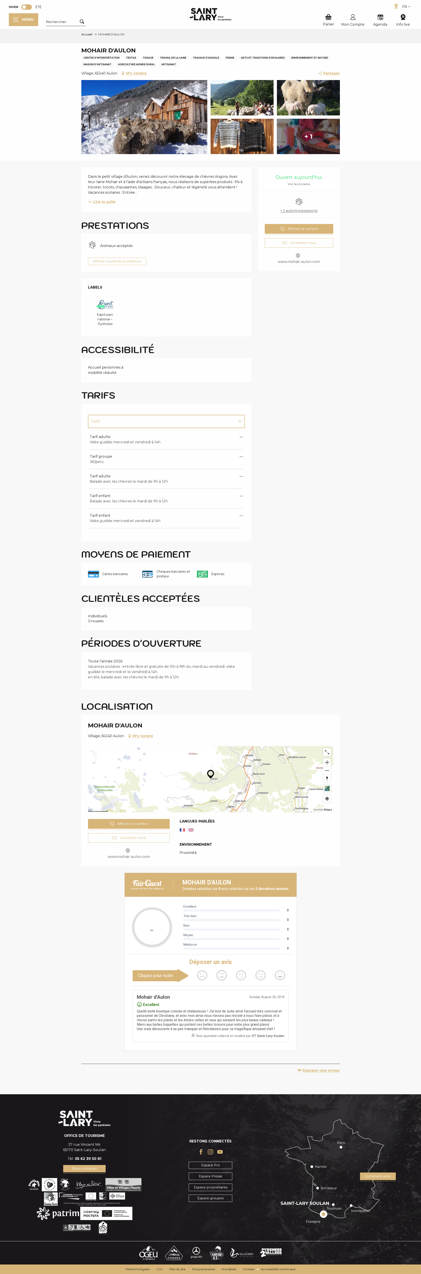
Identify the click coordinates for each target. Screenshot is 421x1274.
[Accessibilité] (396, 6)
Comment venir (378, 1176)
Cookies (248, 1269)
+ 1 (308, 136)
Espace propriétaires (210, 1187)
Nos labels (229, 1269)
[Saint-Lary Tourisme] (211, 14)
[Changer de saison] (28, 7)
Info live (403, 24)
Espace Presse (210, 1176)
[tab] (162, 421)
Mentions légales (138, 1269)
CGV (159, 1269)
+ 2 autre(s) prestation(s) (299, 211)
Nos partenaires (203, 1269)
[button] (66, 22)
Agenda (380, 24)
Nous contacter (84, 1169)
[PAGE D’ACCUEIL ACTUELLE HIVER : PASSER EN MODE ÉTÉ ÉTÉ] (26, 7)
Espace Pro (210, 1165)
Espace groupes (210, 1198)
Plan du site (177, 1269)
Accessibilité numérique (278, 1269)
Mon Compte (352, 24)
